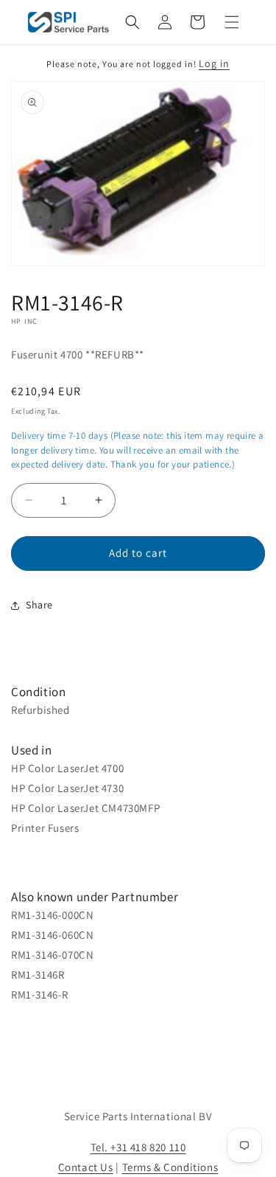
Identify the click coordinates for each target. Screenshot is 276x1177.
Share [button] (39, 604)
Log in (214, 63)
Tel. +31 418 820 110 (138, 1147)
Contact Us (85, 1167)
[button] (132, 22)
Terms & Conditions (170, 1167)
